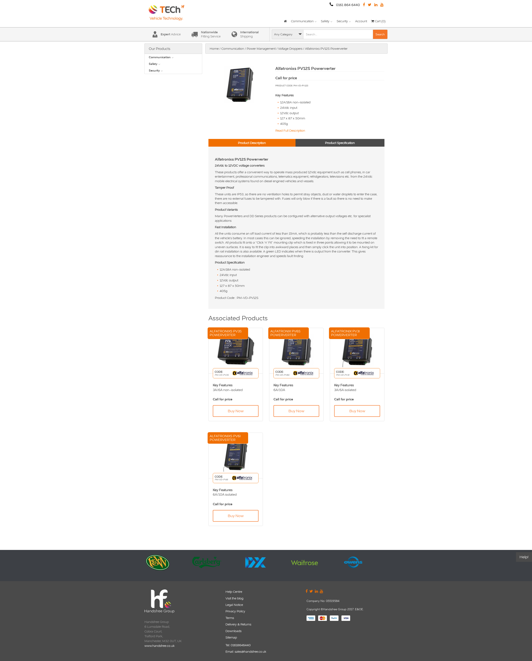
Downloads (233, 631)
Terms (229, 618)
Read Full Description (290, 130)
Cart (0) (379, 21)
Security (342, 21)
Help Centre (233, 592)
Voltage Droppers (290, 49)
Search (380, 34)
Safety (325, 21)
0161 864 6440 (347, 5)
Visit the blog (234, 598)
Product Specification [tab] (340, 143)
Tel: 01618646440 (238, 645)
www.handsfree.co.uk (159, 646)
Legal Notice (234, 605)
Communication (302, 21)
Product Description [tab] (252, 143)
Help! (524, 557)
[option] (167, 565)
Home (214, 49)
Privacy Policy (235, 611)
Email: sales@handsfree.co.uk (245, 652)
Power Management (261, 49)
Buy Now (236, 410)
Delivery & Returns (238, 624)
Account (361, 21)
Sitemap (231, 637)
